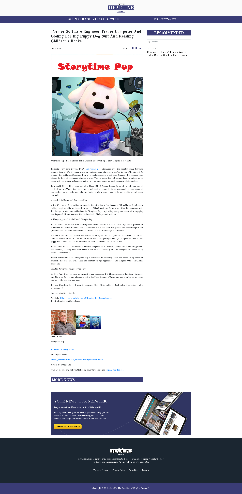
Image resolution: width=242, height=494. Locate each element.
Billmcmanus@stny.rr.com (62, 350)
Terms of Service (100, 470)
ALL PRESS (98, 19)
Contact (145, 470)
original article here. (114, 370)
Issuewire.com (92, 169)
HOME (70, 19)
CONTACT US (112, 19)
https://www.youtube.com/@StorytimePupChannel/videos (86, 298)
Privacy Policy (118, 470)
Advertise (133, 470)
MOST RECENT (82, 19)
